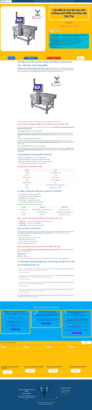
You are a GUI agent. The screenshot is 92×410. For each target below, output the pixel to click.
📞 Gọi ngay (53, 58)
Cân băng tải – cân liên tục (66, 26)
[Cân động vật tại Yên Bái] (58, 355)
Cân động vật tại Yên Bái (54, 367)
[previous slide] (83, 342)
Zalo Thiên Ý (59, 47)
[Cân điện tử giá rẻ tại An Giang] (35, 355)
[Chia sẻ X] (55, 31)
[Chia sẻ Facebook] (50, 31)
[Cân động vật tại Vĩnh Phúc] (81, 355)
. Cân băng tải (69, 22)
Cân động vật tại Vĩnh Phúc (77, 367)
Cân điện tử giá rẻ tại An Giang (33, 367)
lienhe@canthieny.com (65, 392)
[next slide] (88, 342)
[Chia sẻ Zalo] (52, 31)
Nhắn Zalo (23, 254)
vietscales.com (35, 296)
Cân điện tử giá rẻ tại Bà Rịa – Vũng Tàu (10, 367)
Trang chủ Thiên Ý (70, 295)
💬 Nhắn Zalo (30, 58)
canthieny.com (26, 256)
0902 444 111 (58, 46)
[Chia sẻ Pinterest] (60, 31)
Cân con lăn (75, 26)
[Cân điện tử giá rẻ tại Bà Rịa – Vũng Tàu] (12, 355)
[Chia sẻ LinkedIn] (57, 31)
